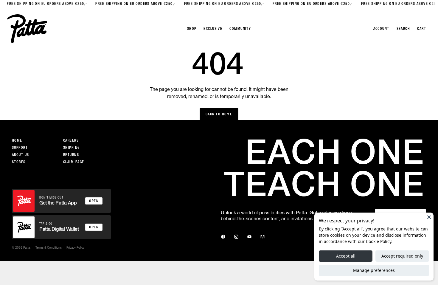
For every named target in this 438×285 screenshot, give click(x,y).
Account (381, 29)
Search (403, 29)
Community (240, 29)
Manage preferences (374, 270)
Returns (71, 155)
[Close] (429, 217)
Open (94, 201)
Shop (192, 29)
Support (20, 147)
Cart (421, 29)
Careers (71, 140)
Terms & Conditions (48, 247)
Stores (19, 162)
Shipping (71, 147)
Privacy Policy (75, 247)
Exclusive (213, 29)
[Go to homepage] (27, 28)
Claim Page (73, 162)
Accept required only (402, 256)
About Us (20, 155)
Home (17, 140)
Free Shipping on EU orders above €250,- (43, 3)
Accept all (345, 256)
